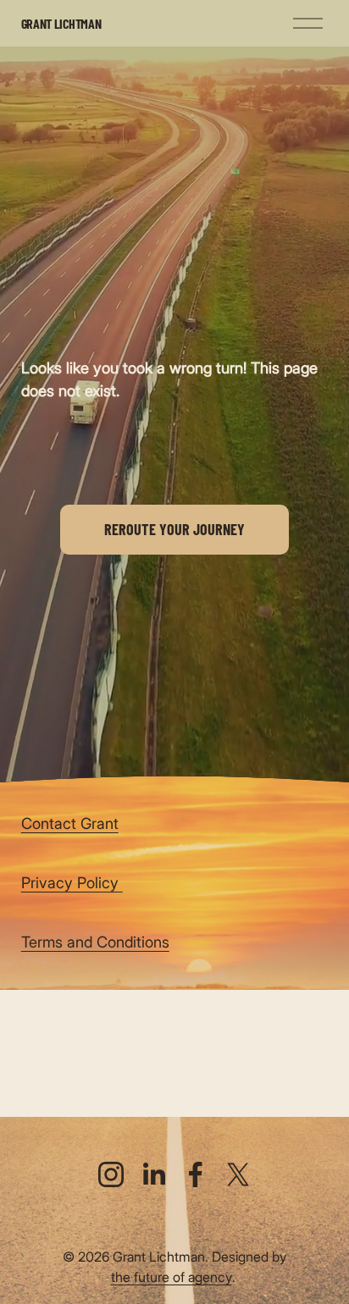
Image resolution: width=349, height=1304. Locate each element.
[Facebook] (195, 1174)
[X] (238, 1174)
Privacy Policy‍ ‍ (72, 882)
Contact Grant (70, 823)
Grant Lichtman (61, 23)
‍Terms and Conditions (95, 941)
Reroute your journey (174, 529)
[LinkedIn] (153, 1174)
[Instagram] (111, 1174)
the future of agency (171, 1276)
